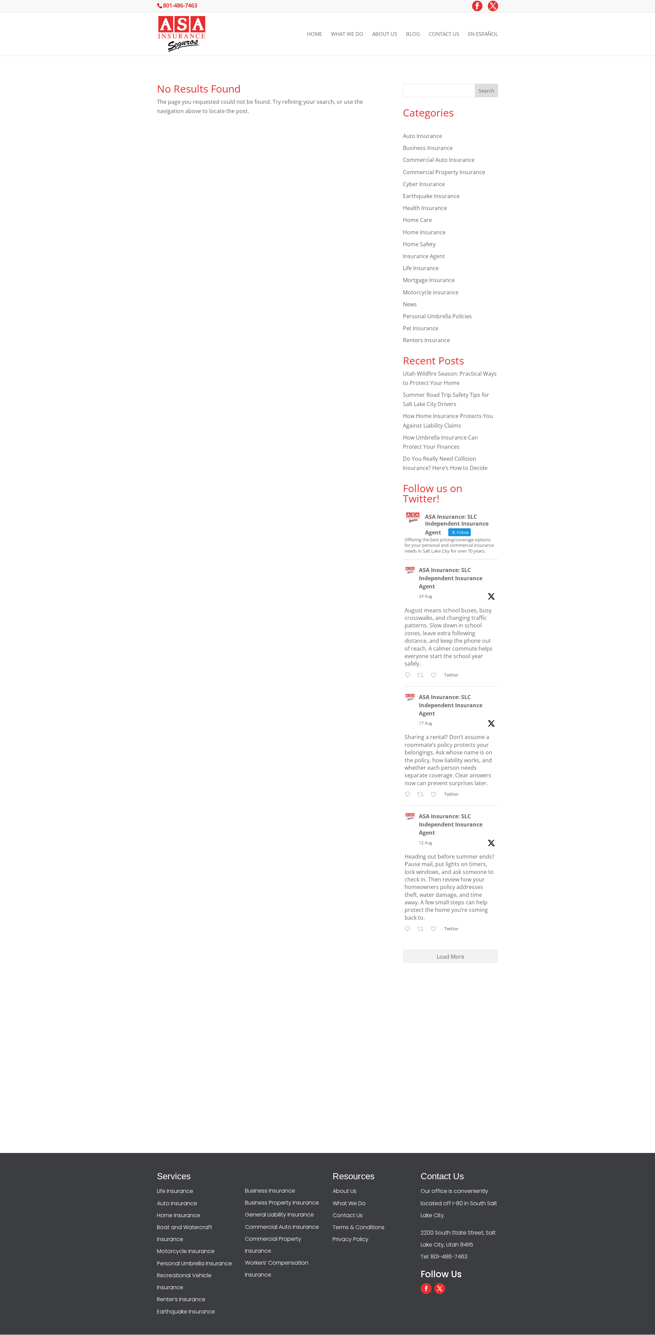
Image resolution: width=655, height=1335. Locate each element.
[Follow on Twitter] (439, 1288)
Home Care (417, 220)
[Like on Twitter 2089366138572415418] (435, 795)
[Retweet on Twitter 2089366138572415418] (422, 795)
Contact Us (444, 34)
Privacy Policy (350, 1239)
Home (314, 34)
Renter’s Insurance (181, 1299)
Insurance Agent (424, 256)
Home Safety (419, 244)
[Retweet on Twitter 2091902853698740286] (422, 675)
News (410, 304)
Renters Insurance (426, 340)
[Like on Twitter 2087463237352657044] (435, 929)
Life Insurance (421, 268)
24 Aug (425, 596)
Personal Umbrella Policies (437, 316)
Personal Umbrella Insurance (194, 1263)
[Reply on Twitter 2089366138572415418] (409, 795)
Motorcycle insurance (430, 292)
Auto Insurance (422, 136)
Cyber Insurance (424, 184)
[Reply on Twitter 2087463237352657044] (409, 929)
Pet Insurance (420, 328)
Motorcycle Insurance (186, 1251)
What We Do (347, 34)
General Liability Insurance (279, 1215)
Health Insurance (425, 208)
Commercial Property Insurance (444, 172)
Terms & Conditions (358, 1227)
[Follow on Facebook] (426, 1288)
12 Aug (425, 843)
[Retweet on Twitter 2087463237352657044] (422, 929)
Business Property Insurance (282, 1203)
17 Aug (425, 723)
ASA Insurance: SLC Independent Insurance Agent (450, 578)
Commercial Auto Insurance (439, 160)
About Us (384, 34)
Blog (413, 34)
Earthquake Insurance (431, 196)
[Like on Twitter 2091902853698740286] (435, 675)
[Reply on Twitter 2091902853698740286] (409, 675)
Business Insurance (428, 148)
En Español (483, 34)
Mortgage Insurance (429, 280)
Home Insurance (424, 232)
